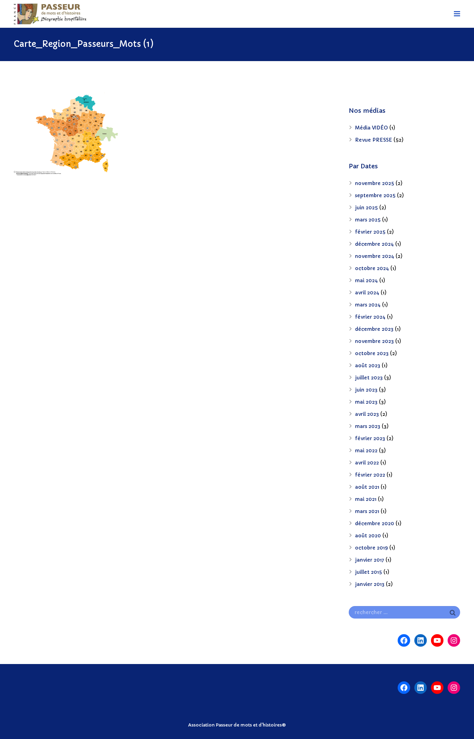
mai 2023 (366, 402)
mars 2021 (367, 511)
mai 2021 (365, 499)
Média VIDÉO (371, 128)
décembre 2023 (374, 329)
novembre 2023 (374, 341)
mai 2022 (366, 450)
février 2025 (370, 232)
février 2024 (370, 317)
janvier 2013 (369, 584)
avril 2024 (367, 292)
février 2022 (370, 475)
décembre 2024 (374, 244)
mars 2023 (367, 426)
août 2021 (367, 487)
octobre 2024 (372, 268)
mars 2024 (368, 305)
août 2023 (367, 365)
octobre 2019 (371, 548)
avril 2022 (367, 463)
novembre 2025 (374, 183)
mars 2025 (368, 220)
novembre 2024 (374, 256)
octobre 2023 (372, 353)
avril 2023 (367, 414)
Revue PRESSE (373, 140)
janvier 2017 (369, 560)
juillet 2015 (368, 572)
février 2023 (370, 438)
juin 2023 (366, 390)
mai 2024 (366, 280)
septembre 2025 (375, 195)
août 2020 (368, 535)
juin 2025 (366, 207)
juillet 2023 (369, 378)
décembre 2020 (374, 523)
